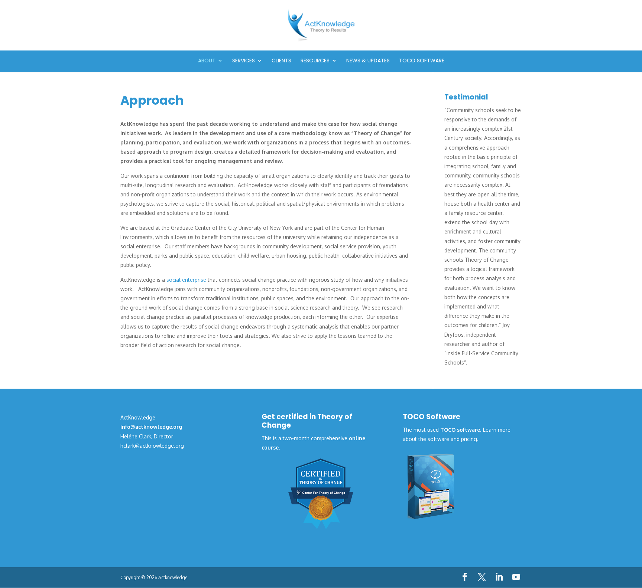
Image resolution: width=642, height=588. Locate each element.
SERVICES (243, 61)
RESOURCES (315, 61)
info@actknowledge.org (151, 427)
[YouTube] (516, 577)
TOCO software (460, 430)
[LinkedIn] (499, 577)
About (206, 61)
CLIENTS (281, 61)
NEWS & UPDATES (368, 61)
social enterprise (186, 280)
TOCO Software (421, 61)
